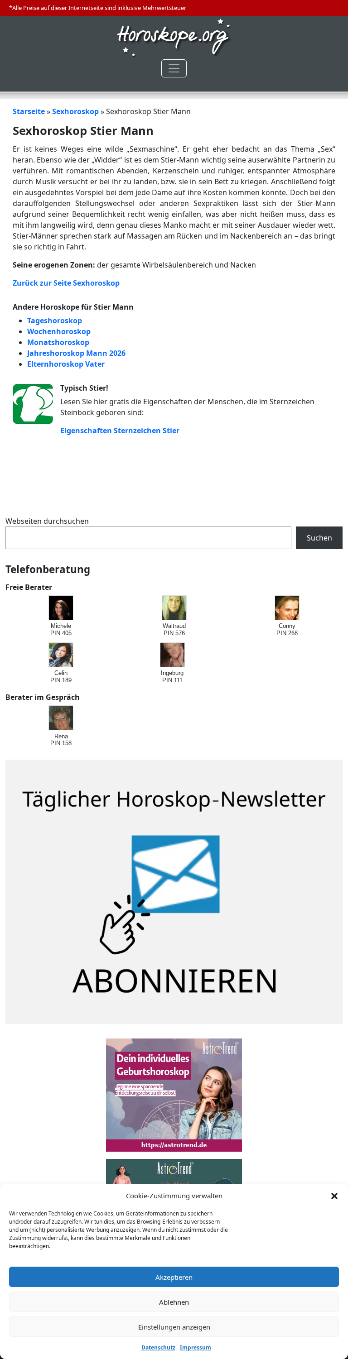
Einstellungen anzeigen (174, 1326)
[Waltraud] (174, 608)
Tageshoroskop (54, 320)
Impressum (195, 1347)
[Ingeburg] (172, 655)
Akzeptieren (174, 1277)
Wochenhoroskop (59, 331)
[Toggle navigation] (174, 68)
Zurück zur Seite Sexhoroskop (66, 283)
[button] (334, 1195)
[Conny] (287, 608)
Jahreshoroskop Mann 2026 (76, 353)
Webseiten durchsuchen (47, 521)
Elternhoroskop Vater (66, 364)
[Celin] (61, 655)
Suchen (319, 538)
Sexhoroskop (75, 111)
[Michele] (61, 608)
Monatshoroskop (58, 342)
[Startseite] (174, 37)
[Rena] (61, 718)
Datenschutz (158, 1347)
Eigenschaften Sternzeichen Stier (119, 430)
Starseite (29, 111)
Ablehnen (174, 1301)
